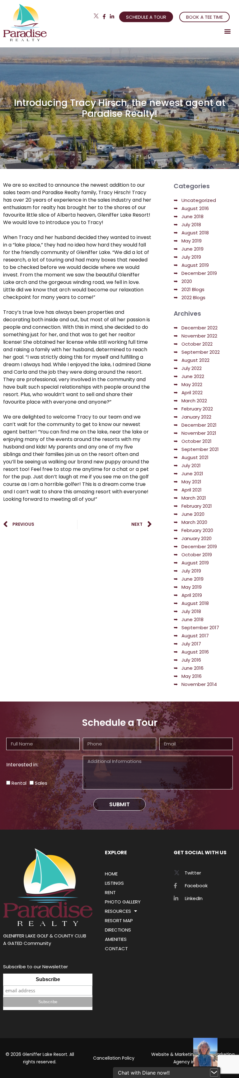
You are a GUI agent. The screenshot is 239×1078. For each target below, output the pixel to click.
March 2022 (194, 400)
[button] (228, 31)
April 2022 (192, 392)
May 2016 (191, 676)
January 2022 (196, 417)
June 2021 (192, 473)
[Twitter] (96, 16)
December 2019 (199, 273)
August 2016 (195, 208)
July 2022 (191, 368)
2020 (186, 281)
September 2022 (200, 352)
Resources (118, 911)
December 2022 (199, 327)
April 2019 (191, 595)
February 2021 (196, 506)
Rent (110, 892)
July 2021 (191, 465)
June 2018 (192, 216)
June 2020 (192, 514)
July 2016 (191, 660)
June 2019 (192, 249)
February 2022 (197, 408)
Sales (41, 783)
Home (111, 873)
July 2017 (191, 643)
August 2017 (195, 635)
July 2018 (191, 224)
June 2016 (192, 668)
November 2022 (199, 336)
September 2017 (200, 627)
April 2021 (191, 489)
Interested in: (22, 764)
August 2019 (195, 265)
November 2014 (199, 684)
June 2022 (192, 376)
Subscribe (48, 979)
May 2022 (191, 384)
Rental (19, 783)
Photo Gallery (123, 901)
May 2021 (191, 481)
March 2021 (193, 498)
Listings (114, 883)
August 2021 (195, 457)
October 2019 (196, 554)
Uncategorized (198, 200)
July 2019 (191, 257)
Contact (116, 948)
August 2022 (195, 360)
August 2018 (195, 232)
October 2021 (196, 441)
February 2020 (197, 530)
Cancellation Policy (113, 1058)
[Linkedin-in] (112, 16)
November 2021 (198, 433)
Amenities (116, 939)
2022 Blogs (193, 297)
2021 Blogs (192, 289)
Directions (118, 930)
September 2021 (200, 449)
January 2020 (196, 538)
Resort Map (119, 920)
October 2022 (197, 344)
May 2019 (191, 240)
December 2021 (199, 425)
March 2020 (194, 522)
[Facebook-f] (104, 16)
